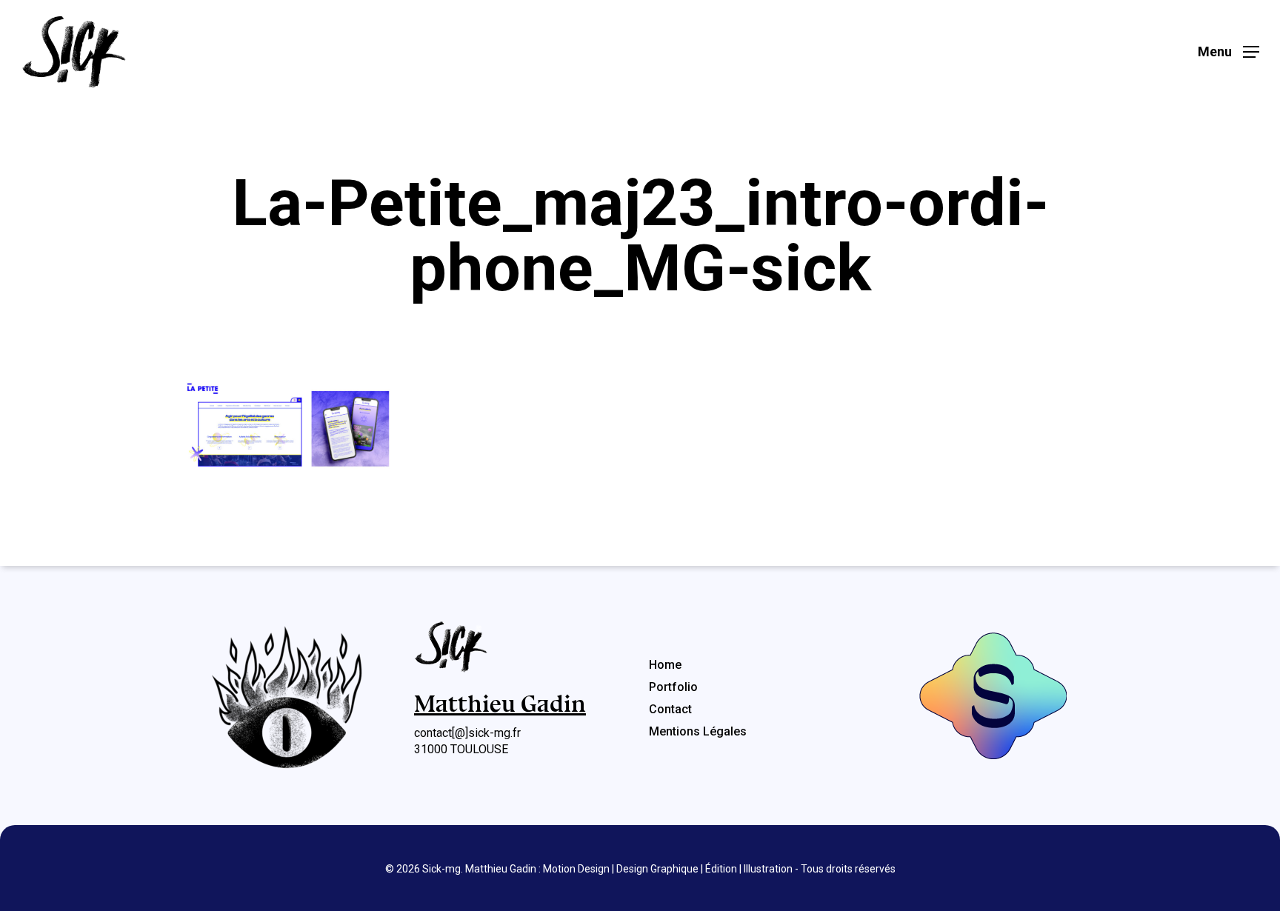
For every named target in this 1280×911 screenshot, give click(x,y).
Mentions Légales (698, 731)
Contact (670, 709)
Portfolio (673, 687)
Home (665, 665)
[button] (1228, 52)
